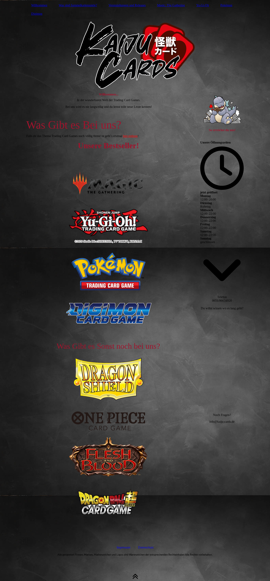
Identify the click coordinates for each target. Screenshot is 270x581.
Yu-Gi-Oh (202, 5)
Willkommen (39, 5)
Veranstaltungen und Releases (127, 5)
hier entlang (130, 136)
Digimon (36, 13)
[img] (135, 44)
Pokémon (226, 5)
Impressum (123, 547)
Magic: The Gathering (171, 5)
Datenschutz (146, 547)
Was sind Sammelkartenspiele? (78, 5)
